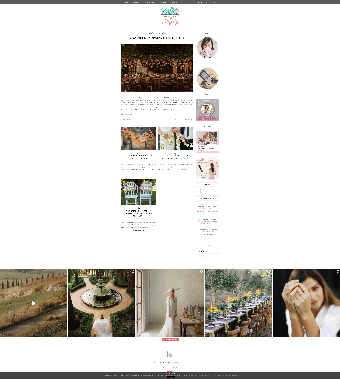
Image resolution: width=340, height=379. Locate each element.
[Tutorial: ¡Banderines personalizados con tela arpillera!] (138, 192)
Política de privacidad (181, 363)
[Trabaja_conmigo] (207, 88)
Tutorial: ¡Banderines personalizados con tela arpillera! (139, 213)
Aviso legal (172, 363)
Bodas (151, 33)
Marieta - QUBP (126, 119)
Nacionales (160, 33)
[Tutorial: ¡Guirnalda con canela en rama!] (138, 138)
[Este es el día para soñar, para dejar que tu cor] (101, 303)
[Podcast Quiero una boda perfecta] (207, 121)
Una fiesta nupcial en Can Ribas (157, 37)
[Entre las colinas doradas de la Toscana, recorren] (33, 303)
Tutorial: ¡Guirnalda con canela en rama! (138, 156)
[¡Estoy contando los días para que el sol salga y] (238, 303)
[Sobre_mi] (207, 58)
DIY (138, 152)
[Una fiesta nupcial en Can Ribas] (157, 68)
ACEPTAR (171, 377)
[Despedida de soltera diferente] (207, 153)
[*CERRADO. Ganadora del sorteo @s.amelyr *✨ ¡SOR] (306, 303)
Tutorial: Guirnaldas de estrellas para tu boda (175, 156)
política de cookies (211, 375)
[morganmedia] (170, 358)
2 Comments (188, 119)
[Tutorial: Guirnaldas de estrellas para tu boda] (175, 138)
